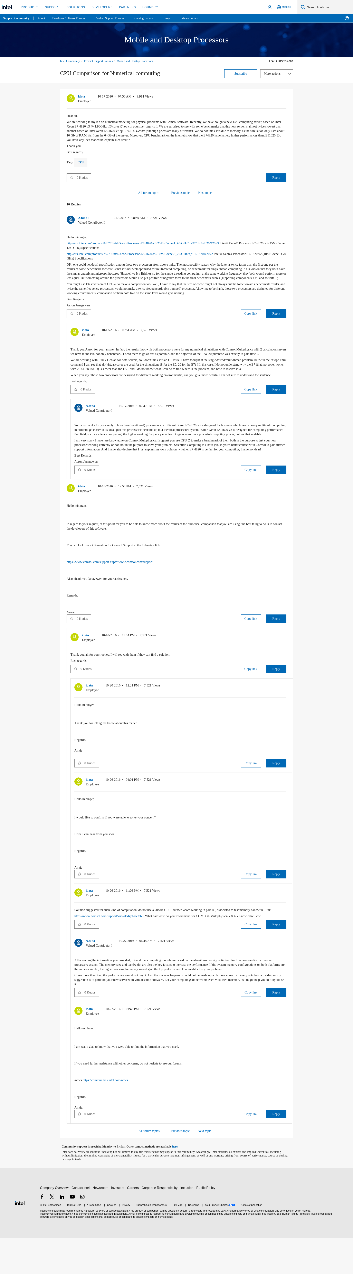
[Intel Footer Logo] (20, 1238)
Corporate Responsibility (160, 1223)
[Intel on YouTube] (72, 1233)
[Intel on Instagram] (82, 1233)
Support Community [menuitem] (16, 18)
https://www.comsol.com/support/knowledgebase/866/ (115, 947)
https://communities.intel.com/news (110, 1115)
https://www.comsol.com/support (91, 588)
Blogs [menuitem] (175, 18)
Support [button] (51, 7)
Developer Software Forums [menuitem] (72, 18)
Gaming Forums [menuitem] (151, 18)
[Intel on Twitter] (52, 1233)
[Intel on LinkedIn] (62, 1233)
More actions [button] (273, 73)
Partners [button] (123, 7)
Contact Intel (81, 1223)
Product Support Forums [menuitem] (115, 18)
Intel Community (70, 61)
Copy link (251, 317)
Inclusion (187, 1223)
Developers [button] (99, 7)
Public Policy (206, 1223)
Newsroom (101, 1223)
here (178, 1182)
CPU (81, 162)
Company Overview (54, 1223)
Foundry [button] (145, 7)
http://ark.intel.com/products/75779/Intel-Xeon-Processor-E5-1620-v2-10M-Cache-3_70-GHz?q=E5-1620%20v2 (151, 253)
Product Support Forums (101, 61)
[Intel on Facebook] (41, 1233)
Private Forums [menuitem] (198, 18)
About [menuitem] (42, 18)
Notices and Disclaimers (113, 1250)
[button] (285, 97)
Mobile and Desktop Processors (142, 61)
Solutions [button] (74, 7)
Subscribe (240, 73)
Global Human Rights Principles (291, 1250)
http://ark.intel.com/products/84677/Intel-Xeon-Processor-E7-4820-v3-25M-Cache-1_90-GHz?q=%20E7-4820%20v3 (155, 243)
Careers (133, 1223)
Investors (118, 1223)
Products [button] (29, 7)
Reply (276, 177)
